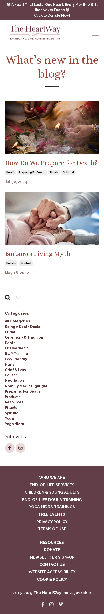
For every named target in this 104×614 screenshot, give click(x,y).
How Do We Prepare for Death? (51, 163)
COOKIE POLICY (52, 579)
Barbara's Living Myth (37, 254)
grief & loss (15, 370)
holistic (11, 263)
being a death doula (22, 327)
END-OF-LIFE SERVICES (52, 485)
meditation (14, 380)
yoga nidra (14, 424)
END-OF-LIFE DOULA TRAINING (52, 499)
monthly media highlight (26, 386)
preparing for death (32, 172)
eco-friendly (16, 359)
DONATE (52, 549)
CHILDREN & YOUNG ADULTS (52, 492)
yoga (9, 418)
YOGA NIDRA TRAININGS (52, 507)
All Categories (17, 321)
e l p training (16, 353)
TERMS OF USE (52, 529)
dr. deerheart (17, 348)
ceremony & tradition (24, 337)
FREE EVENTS (52, 514)
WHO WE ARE (52, 477)
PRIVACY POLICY (52, 522)
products (12, 397)
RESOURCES (52, 542)
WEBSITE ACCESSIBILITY (52, 572)
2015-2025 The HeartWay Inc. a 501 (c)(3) (52, 592)
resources (14, 402)
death (10, 172)
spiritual (68, 172)
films (9, 364)
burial (10, 332)
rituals (54, 172)
